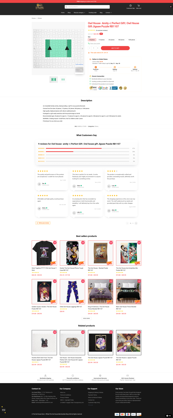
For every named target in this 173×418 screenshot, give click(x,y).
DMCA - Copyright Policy (67, 400)
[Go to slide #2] (63, 79)
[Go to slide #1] (53, 79)
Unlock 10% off (3, 410)
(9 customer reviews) (102, 30)
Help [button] (170, 415)
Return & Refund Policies (95, 397)
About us (62, 392)
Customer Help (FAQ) (94, 402)
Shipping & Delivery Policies (95, 392)
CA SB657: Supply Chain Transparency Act (72, 402)
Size (89, 37)
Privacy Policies (64, 397)
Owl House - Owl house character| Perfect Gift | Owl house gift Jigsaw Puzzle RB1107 (71, 360)
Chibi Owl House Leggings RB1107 (71, 307)
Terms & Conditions (65, 395)
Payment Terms (92, 395)
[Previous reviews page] (127, 223)
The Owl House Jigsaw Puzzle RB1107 (100, 358)
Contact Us (91, 400)
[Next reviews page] (136, 223)
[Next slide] (82, 48)
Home (34, 18)
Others (40, 18)
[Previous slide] (34, 48)
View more (86, 318)
